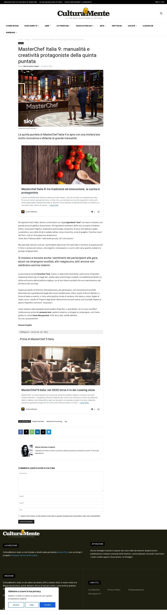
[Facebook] (20, 431)
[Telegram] (48, 431)
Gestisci (16, 605)
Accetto (47, 605)
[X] (26, 431)
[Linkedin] (37, 431)
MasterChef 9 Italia (42, 339)
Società (27, 40)
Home (20, 40)
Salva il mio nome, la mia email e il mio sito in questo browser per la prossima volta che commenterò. (60, 516)
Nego (32, 605)
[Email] (43, 431)
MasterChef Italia (38, 421)
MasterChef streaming (54, 421)
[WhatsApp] (31, 431)
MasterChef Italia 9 (54, 134)
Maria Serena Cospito (31, 66)
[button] (161, 13)
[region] (32, 598)
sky (66, 421)
